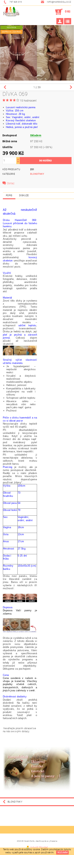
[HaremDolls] (11, 12)
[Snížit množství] (18, 162)
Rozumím (62, 852)
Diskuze (24, 195)
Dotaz (11, 183)
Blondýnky (37, 174)
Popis (9, 195)
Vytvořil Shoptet (39, 847)
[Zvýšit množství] (18, 159)
